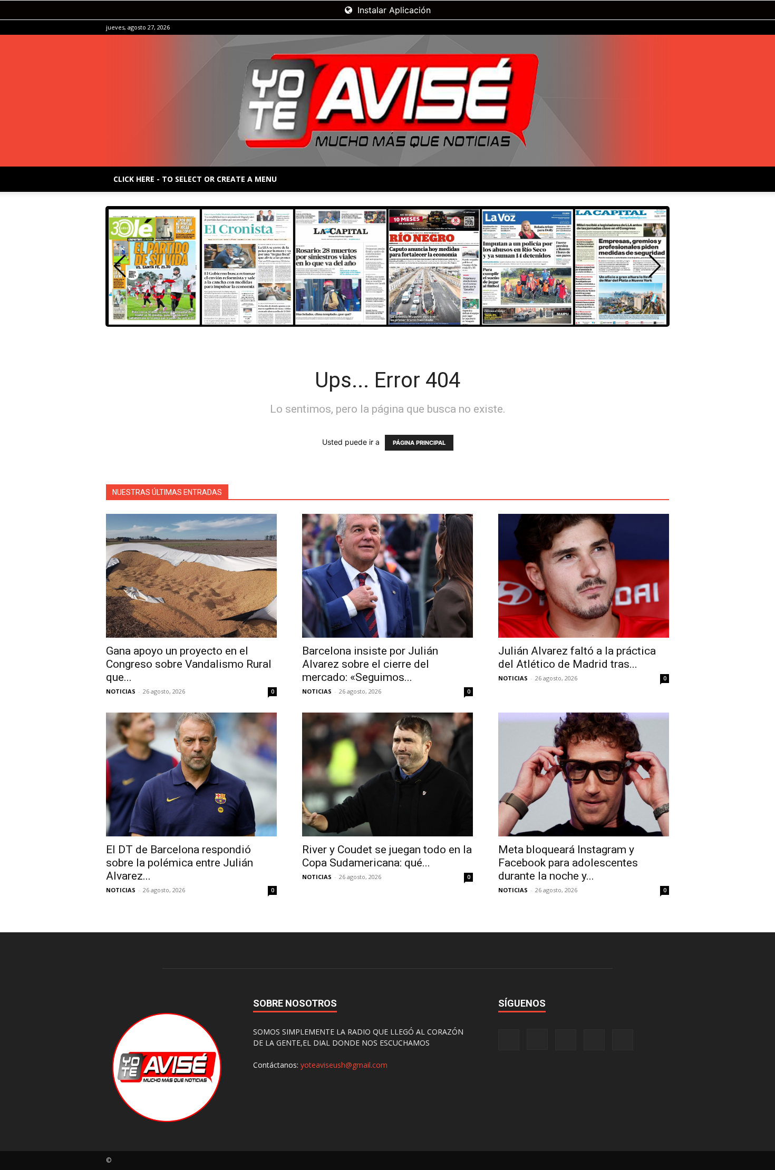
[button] (655, 266)
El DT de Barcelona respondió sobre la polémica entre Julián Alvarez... (179, 862)
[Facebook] (591, 27)
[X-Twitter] (644, 27)
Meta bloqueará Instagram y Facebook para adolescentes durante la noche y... (568, 862)
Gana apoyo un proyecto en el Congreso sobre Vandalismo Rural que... (189, 664)
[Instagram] (609, 27)
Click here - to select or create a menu (195, 179)
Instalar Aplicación (393, 10)
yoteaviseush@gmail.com (344, 1065)
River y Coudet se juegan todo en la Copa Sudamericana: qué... (387, 856)
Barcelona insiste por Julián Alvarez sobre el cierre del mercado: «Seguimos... (370, 664)
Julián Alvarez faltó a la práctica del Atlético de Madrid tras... (577, 657)
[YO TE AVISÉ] (387, 101)
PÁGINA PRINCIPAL (419, 442)
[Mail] (626, 27)
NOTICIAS (120, 691)
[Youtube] (661, 27)
